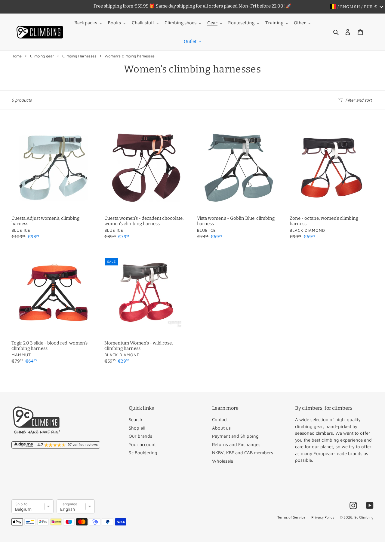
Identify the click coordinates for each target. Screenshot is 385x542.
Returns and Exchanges (236, 444)
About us (221, 427)
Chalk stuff (143, 23)
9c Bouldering (143, 452)
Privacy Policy (322, 517)
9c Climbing (364, 517)
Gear (212, 23)
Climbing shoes (180, 23)
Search (135, 419)
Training (274, 23)
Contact (220, 419)
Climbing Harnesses (79, 56)
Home (16, 56)
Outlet (190, 41)
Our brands (140, 436)
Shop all (137, 427)
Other (300, 23)
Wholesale (222, 461)
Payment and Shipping (235, 436)
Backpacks (85, 23)
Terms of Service (291, 517)
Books (114, 23)
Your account (142, 444)
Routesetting (241, 23)
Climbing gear (42, 56)
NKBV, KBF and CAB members (242, 452)
